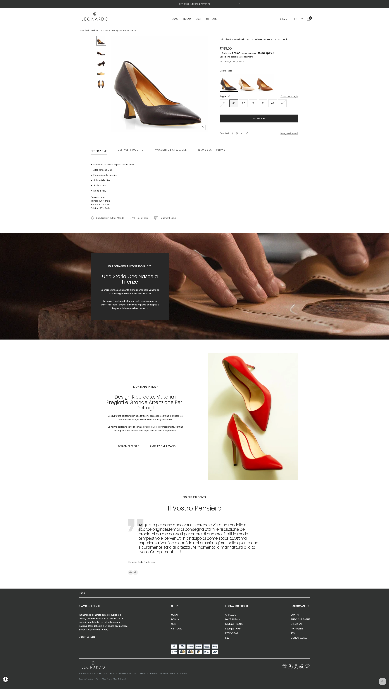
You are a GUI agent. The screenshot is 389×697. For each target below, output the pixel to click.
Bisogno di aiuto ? (289, 133)
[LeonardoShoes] (93, 665)
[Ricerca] (295, 19)
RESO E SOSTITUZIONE (211, 149)
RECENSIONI (231, 633)
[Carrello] (308, 19)
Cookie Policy (112, 679)
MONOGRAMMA (299, 637)
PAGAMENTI (297, 628)
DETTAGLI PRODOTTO (131, 149)
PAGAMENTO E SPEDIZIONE (171, 149)
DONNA (187, 19)
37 (243, 103)
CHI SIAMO (230, 614)
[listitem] (229, 83)
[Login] (302, 19)
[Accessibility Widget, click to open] (5, 679)
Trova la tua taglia (289, 96)
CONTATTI (296, 614)
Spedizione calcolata (230, 57)
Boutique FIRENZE (234, 624)
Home (81, 30)
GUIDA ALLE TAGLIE (300, 619)
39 (263, 103)
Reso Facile (142, 218)
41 (282, 103)
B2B (227, 637)
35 (224, 103)
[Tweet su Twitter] (241, 133)
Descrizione (99, 151)
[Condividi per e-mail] (247, 133)
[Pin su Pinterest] (237, 133)
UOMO (175, 19)
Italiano (283, 19)
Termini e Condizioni (86, 679)
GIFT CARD (211, 19)
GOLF (198, 19)
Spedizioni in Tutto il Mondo (110, 218)
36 (233, 103)
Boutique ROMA (233, 628)
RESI (293, 633)
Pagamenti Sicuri (168, 218)
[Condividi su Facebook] (232, 133)
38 (253, 103)
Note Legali (122, 679)
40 (272, 103)
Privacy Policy (101, 679)
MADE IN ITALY (232, 619)
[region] (259, 82)
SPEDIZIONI (296, 624)
